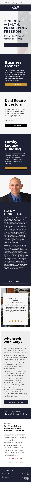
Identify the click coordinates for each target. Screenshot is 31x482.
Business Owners (13, 64)
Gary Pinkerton (7, 470)
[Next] (28, 32)
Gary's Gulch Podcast (27, 472)
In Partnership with (9, 476)
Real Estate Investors (15, 102)
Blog (28, 474)
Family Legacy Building (13, 145)
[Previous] (2, 32)
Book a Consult (26, 473)
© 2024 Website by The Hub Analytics (25, 478)
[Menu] (26, 7)
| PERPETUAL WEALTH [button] (15, 2)
